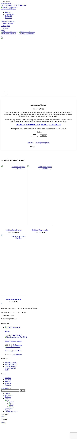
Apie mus (8, 385)
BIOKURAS (20, 125)
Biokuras (7, 331)
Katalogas (8, 381)
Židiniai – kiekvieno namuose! (13, 341)
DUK (6, 370)
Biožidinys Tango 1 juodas (40, 230)
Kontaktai (8, 383)
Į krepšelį (43, 135)
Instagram (8, 378)
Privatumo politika (10, 363)
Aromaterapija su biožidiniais (13, 350)
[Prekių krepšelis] (1, 36)
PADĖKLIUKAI (55, 125)
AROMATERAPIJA (33, 125)
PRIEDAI (44, 125)
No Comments (17, 335)
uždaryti (3, 416)
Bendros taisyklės (10, 368)
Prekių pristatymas (10, 366)
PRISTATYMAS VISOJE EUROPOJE (13, 5)
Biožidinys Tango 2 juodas (13, 230)
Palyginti (30, 143)
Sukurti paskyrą (38, 436)
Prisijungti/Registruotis (11, 411)
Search (22, 390)
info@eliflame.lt (6, 3)
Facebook (8, 379)
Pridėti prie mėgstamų (42, 143)
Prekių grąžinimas (10, 364)
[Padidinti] (6, 93)
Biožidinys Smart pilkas (13, 299)
